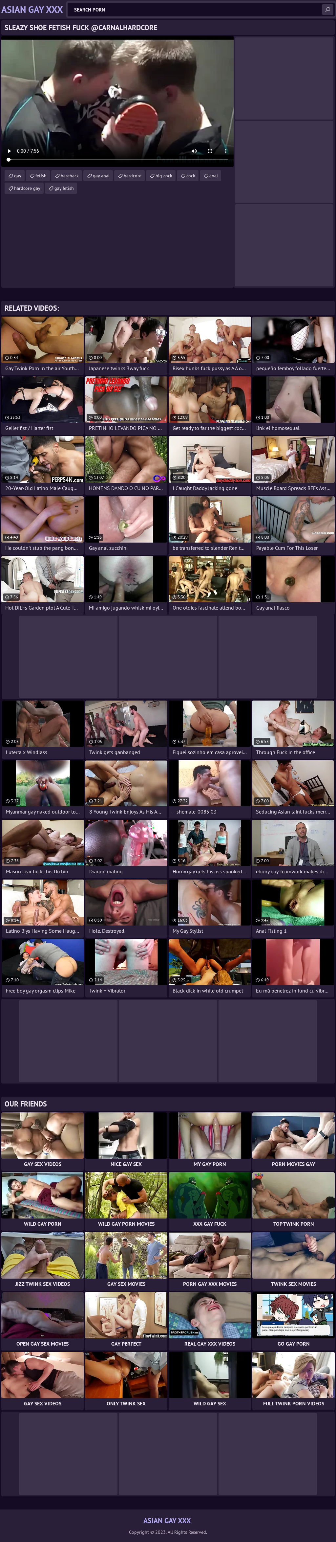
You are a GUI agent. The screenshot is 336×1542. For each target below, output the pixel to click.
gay (17, 176)
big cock (164, 176)
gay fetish (64, 188)
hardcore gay (27, 188)
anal (213, 176)
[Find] (327, 9)
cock (190, 176)
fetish (41, 176)
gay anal (101, 176)
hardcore (132, 176)
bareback (70, 176)
